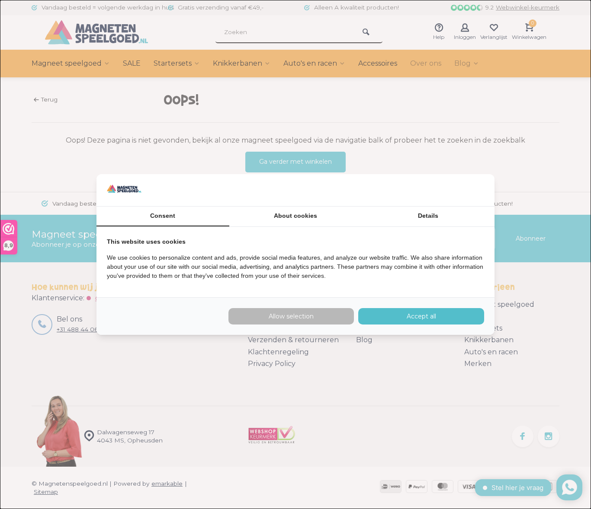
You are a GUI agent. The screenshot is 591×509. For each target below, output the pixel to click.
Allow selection (291, 316)
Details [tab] (428, 215)
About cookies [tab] (295, 215)
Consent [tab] (162, 215)
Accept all (421, 316)
